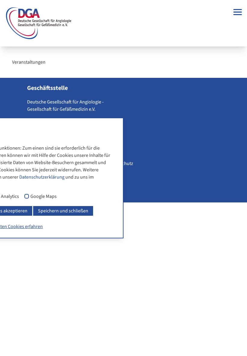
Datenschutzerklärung (41, 177)
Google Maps (43, 196)
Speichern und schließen (63, 211)
